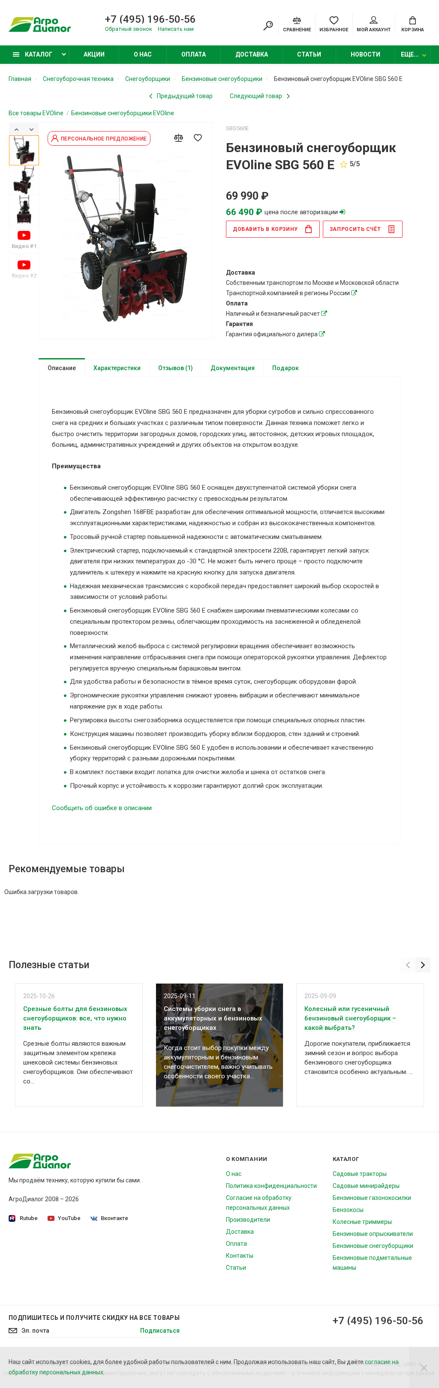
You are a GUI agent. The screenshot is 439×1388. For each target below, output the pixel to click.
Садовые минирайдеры (366, 1185)
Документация (232, 368)
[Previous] (16, 129)
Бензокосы (348, 1209)
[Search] (268, 25)
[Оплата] (324, 313)
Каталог (38, 54)
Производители (248, 1219)
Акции (94, 54)
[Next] (31, 129)
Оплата (193, 54)
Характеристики (117, 368)
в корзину (265, 229)
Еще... (410, 54)
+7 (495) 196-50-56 (150, 19)
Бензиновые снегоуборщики (373, 1245)
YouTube (69, 1218)
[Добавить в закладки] (197, 137)
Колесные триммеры (362, 1221)
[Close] (424, 1367)
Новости (365, 54)
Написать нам (176, 29)
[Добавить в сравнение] (178, 137)
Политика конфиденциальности (271, 1185)
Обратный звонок (128, 29)
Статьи (309, 54)
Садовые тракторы (360, 1173)
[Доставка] (354, 293)
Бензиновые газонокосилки (372, 1197)
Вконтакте (114, 1218)
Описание (62, 368)
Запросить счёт (355, 229)
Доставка (251, 54)
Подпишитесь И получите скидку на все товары (94, 1317)
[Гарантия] (322, 334)
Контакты (239, 1255)
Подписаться (160, 1330)
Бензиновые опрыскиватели (373, 1233)
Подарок (285, 368)
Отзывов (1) (175, 368)
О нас (143, 54)
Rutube (29, 1218)
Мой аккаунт (374, 30)
